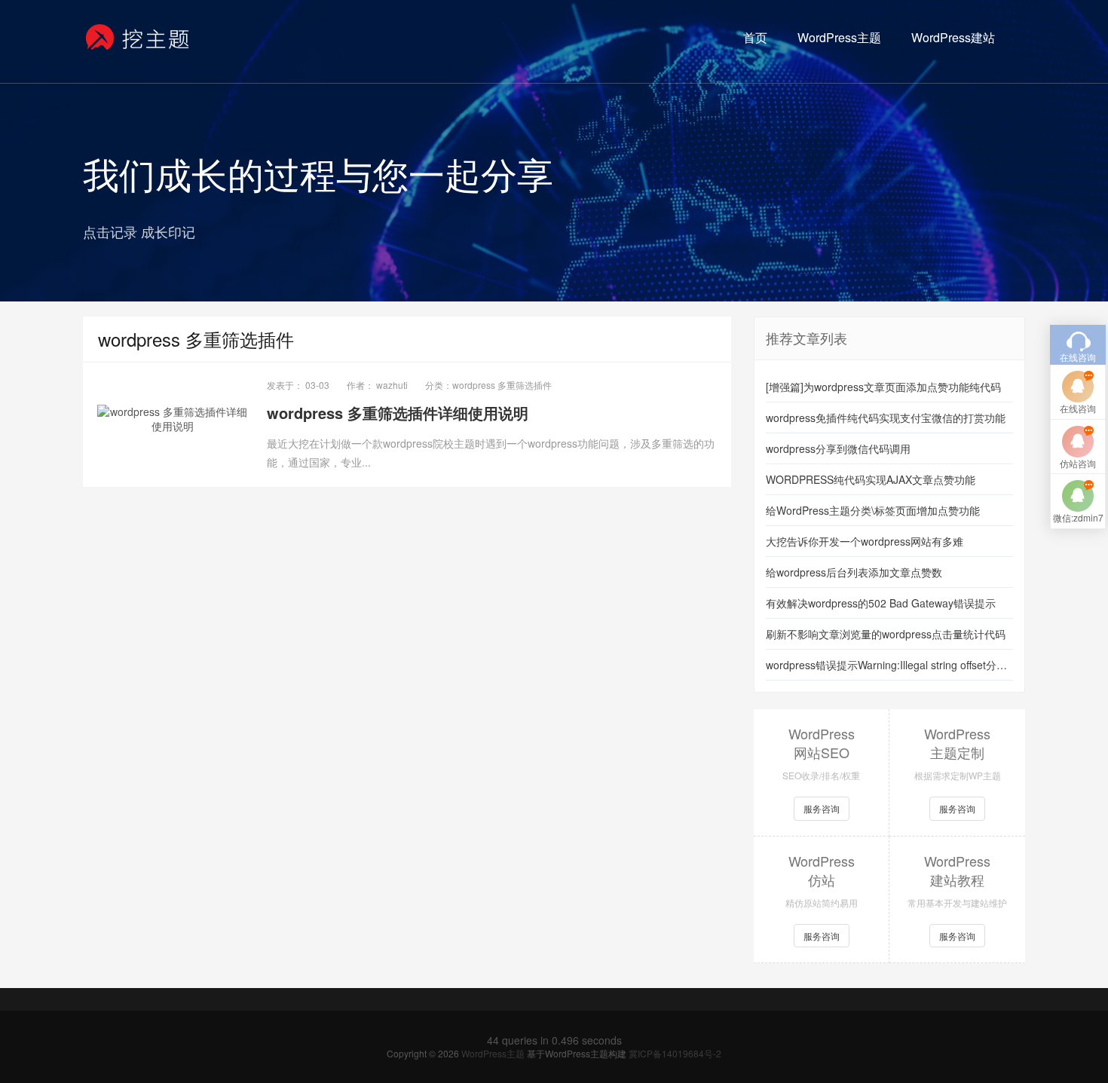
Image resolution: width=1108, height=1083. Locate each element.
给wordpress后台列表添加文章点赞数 (854, 572)
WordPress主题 (839, 37)
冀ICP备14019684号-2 (675, 1053)
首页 (755, 37)
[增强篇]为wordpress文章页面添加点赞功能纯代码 (883, 386)
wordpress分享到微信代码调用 (838, 448)
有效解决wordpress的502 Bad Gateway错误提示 (881, 602)
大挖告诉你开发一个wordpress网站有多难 (864, 541)
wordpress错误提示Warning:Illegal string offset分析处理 (889, 664)
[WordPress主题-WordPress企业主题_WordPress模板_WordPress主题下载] (138, 38)
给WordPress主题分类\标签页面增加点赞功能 (873, 510)
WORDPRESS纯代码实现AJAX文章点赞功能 (870, 479)
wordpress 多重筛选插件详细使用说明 (397, 413)
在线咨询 (1078, 408)
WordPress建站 (953, 37)
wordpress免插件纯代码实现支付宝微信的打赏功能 (885, 417)
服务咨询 (821, 808)
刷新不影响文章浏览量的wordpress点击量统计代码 (885, 633)
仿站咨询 (1078, 463)
